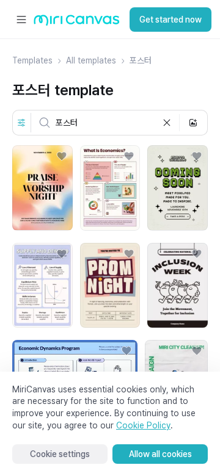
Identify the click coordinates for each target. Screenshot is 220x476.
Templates (32, 60)
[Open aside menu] (21, 19)
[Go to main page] (77, 23)
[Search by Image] (193, 122)
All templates (91, 60)
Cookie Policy (143, 425)
